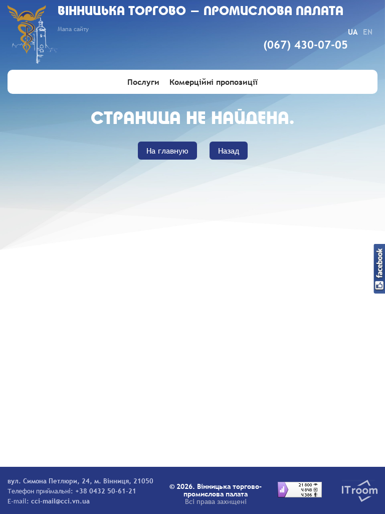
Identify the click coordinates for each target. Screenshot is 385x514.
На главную (167, 150)
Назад (228, 150)
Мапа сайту (73, 29)
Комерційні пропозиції (213, 81)
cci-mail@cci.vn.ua (60, 500)
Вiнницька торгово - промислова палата (200, 12)
